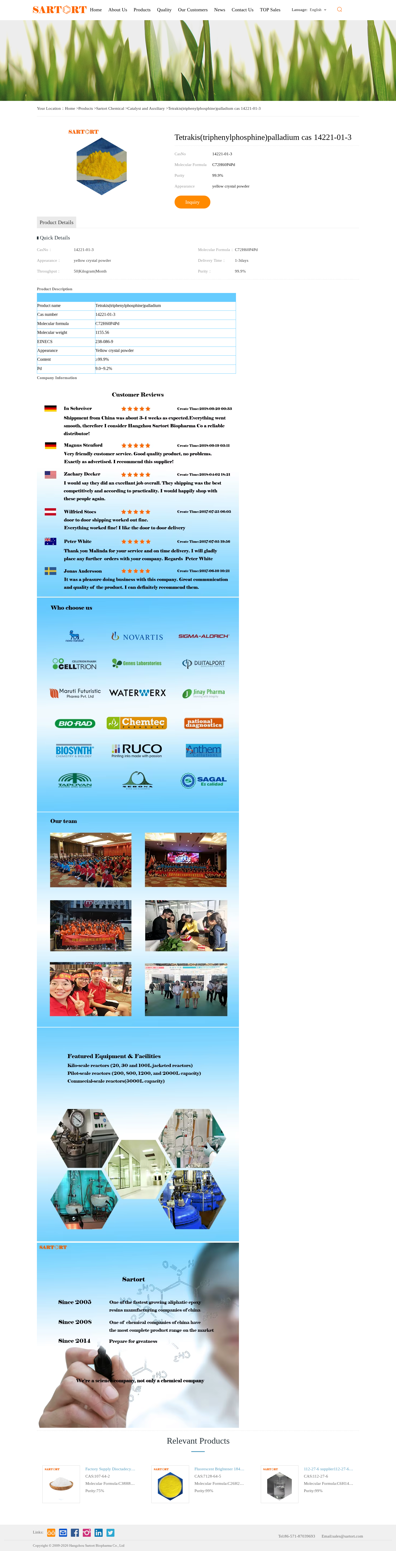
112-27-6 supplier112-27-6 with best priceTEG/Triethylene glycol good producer (329, 1469)
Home (96, 9)
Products (142, 9)
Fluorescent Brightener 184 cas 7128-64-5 (219, 1469)
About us (117, 9)
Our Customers (193, 9)
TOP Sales (270, 9)
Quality (164, 9)
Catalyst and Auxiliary (146, 108)
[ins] (87, 1533)
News (219, 9)
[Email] (63, 1533)
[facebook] (75, 1533)
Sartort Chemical (110, 108)
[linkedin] (99, 1533)
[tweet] (110, 1533)
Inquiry (192, 202)
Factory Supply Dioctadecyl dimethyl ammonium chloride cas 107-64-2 (110, 1469)
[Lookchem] (51, 1533)
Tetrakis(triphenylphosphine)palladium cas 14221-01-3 (214, 108)
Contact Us (242, 9)
